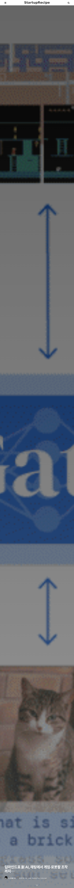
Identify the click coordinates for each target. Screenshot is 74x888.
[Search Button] (68, 2)
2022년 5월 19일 (23, 878)
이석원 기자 (13, 878)
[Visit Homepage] (37, 2)
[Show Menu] (5, 2)
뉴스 (30, 878)
